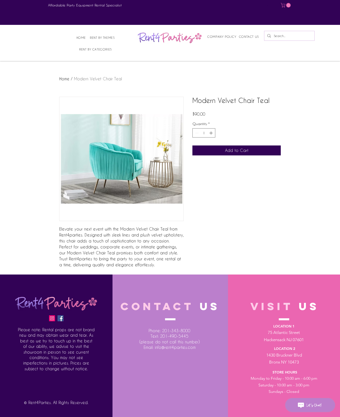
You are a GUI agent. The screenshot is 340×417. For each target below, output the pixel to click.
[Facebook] (60, 318)
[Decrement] (196, 133)
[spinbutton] (203, 133)
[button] (286, 5)
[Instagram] (52, 318)
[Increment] (211, 133)
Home (64, 78)
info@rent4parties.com (175, 347)
